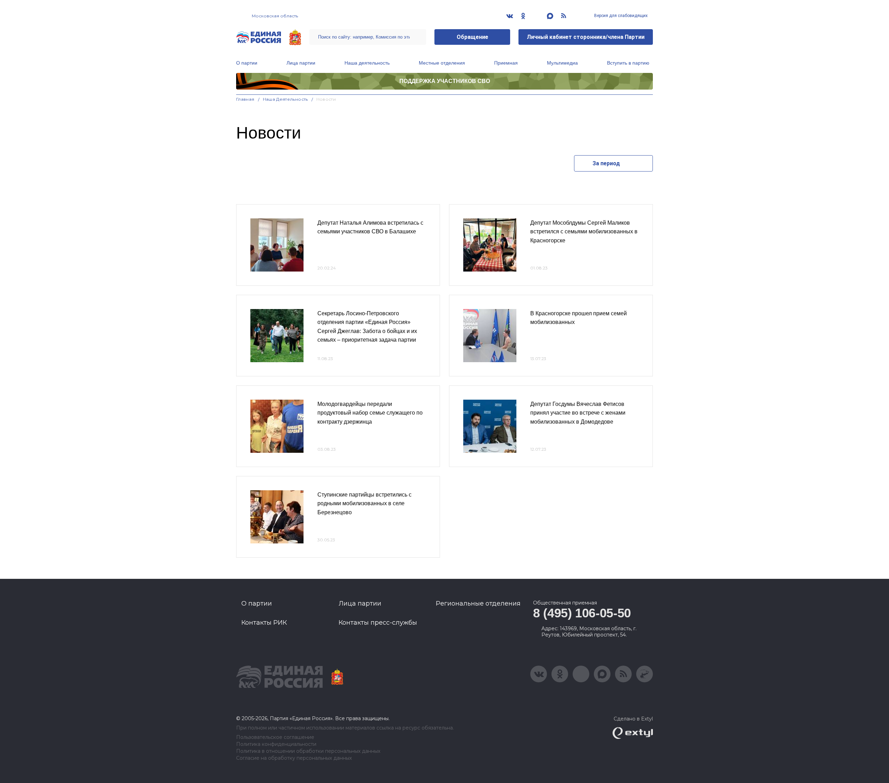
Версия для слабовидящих (620, 15)
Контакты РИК (264, 622)
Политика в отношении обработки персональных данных (308, 751)
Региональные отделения (478, 603)
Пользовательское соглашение (275, 737)
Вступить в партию (628, 63)
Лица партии (300, 63)
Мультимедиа (562, 63)
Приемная (506, 63)
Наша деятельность (367, 63)
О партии (246, 63)
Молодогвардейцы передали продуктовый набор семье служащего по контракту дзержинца (370, 413)
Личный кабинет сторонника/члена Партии (586, 37)
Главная (245, 99)
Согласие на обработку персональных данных (294, 758)
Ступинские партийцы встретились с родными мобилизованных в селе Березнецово (364, 503)
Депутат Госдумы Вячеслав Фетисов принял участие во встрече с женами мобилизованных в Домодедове (577, 413)
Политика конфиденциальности (276, 744)
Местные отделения (442, 63)
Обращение (472, 37)
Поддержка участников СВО (444, 81)
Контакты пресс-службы (378, 622)
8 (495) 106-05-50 (582, 613)
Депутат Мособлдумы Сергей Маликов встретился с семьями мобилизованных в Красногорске (584, 231)
